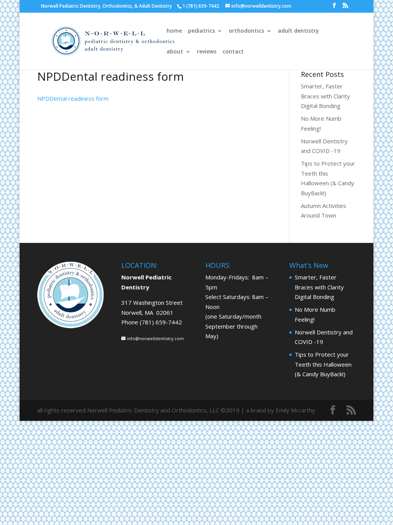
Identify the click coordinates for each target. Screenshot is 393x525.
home (174, 31)
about (175, 52)
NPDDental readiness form (73, 98)
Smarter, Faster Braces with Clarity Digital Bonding (325, 96)
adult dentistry (298, 31)
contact (233, 52)
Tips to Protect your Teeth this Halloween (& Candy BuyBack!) (323, 364)
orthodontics (246, 31)
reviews (206, 52)
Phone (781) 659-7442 (151, 322)
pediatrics (201, 31)
